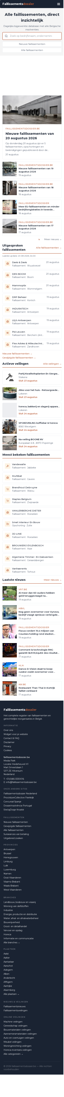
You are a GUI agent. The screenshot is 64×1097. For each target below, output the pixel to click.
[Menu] (59, 4)
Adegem (8, 970)
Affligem (8, 982)
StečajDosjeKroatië (14, 809)
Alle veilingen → (52, 363)
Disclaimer (9, 742)
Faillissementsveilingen (16, 1010)
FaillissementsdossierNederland (20, 793)
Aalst (6, 953)
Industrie (8, 910)
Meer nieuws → (53, 239)
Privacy (7, 746)
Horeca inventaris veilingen (18, 1050)
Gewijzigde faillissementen (17, 826)
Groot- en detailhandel (15, 926)
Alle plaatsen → (11, 994)
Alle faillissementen (32, 50)
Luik (6, 865)
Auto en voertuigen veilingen (19, 1037)
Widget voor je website (16, 734)
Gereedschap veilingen (15, 1025)
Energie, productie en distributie (20, 914)
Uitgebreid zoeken (13, 838)
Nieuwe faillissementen (32, 44)
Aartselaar (9, 961)
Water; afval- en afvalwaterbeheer (21, 918)
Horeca (7, 934)
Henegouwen (11, 857)
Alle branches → (12, 942)
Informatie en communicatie (19, 938)
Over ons (8, 730)
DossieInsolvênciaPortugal (18, 805)
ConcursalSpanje (12, 801)
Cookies (8, 750)
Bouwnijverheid (12, 922)
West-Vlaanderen (13, 889)
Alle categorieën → (13, 1054)
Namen (7, 873)
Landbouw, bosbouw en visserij (20, 902)
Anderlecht (9, 978)
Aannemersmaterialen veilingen (20, 1033)
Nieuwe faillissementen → (17, 353)
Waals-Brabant (11, 885)
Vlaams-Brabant (12, 881)
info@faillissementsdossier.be (21, 782)
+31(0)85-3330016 (15, 779)
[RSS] (39, 239)
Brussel (7, 853)
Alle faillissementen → (49, 247)
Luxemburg (10, 869)
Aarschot (8, 965)
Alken (6, 974)
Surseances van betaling (16, 834)
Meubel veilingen (12, 1042)
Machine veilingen (13, 1021)
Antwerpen (9, 849)
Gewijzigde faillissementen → (19, 357)
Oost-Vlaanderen (12, 877)
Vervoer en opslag (13, 930)
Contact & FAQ (11, 738)
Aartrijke (8, 986)
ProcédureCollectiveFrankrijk (19, 797)
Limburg (8, 861)
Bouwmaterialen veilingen (17, 1029)
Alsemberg (9, 990)
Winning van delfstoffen (16, 906)
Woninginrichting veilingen (17, 1046)
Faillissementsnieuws (14, 1006)
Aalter (7, 957)
